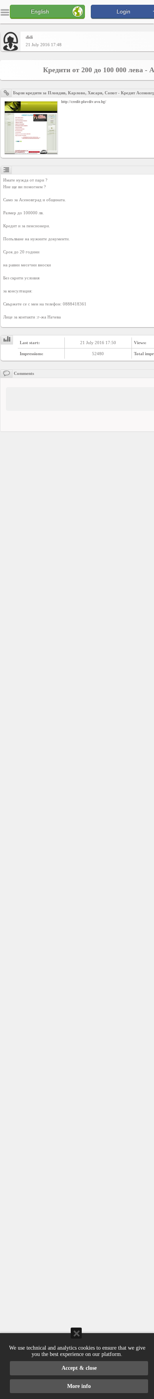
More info (79, 1386)
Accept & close (79, 1368)
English (40, 11)
